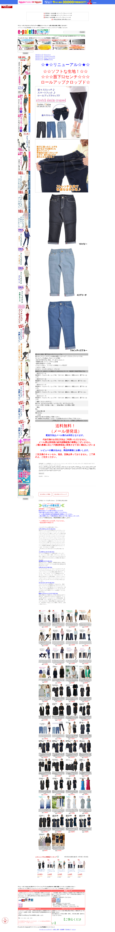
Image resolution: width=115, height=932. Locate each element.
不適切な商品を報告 (62, 500)
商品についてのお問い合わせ (47, 500)
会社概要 (62, 929)
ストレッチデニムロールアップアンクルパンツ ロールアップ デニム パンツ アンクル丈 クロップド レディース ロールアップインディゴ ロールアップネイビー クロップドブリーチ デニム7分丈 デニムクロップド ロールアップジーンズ (58, 736)
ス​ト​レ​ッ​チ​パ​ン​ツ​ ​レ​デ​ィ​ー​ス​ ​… (61, 871)
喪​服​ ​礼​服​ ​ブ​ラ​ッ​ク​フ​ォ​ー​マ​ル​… (41, 871)
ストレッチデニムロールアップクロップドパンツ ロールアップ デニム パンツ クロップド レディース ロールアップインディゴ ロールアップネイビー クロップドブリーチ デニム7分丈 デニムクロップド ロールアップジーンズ (45, 736)
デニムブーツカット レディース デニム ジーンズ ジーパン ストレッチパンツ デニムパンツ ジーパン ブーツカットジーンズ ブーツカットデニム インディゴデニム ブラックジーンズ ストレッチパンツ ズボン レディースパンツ (85, 643)
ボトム (45, 58)
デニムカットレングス (49, 56)
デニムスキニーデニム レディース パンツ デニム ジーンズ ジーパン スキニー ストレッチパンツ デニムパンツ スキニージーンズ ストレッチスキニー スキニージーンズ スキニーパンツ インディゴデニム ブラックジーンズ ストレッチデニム (45, 661)
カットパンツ (51, 58)
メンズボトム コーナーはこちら (46, 551)
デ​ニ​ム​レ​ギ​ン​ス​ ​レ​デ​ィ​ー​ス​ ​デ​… (71, 871)
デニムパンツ (47, 54)
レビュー (74, 929)
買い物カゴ (68, 929)
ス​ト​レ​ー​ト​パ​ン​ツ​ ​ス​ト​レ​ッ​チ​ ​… (81, 871)
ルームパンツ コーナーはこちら (46, 582)
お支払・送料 (56, 929)
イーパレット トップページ (45, 929)
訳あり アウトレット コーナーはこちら (48, 593)
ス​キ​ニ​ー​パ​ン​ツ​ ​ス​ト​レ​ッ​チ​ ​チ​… (51, 871)
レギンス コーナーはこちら (45, 567)
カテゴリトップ (39, 54)
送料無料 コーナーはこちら (45, 561)
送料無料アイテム (48, 59)
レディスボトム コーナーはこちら (47, 528)
